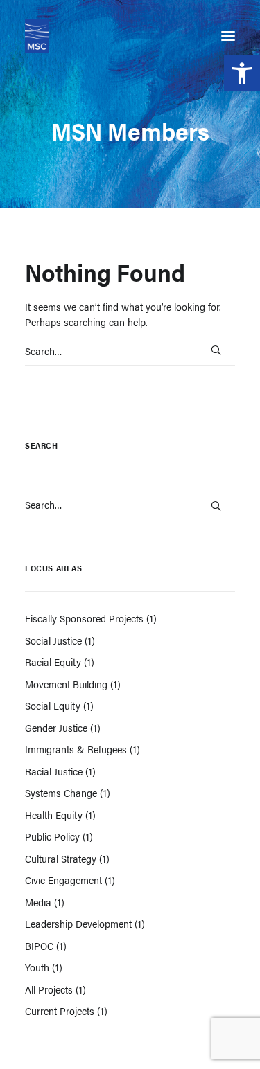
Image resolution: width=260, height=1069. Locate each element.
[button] (242, 73)
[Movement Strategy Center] (37, 36)
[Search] (130, 351)
